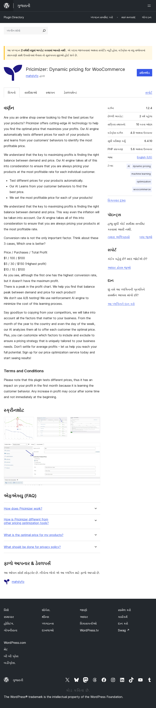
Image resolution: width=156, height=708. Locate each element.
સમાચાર (9, 617)
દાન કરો (123, 623)
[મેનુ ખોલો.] (150, 5)
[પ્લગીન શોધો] (44, 30)
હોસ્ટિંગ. (9, 623)
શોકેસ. (46, 610)
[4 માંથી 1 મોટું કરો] (29, 422)
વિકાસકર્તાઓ (88, 623)
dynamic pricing (142, 166)
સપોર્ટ (148, 92)
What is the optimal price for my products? (33, 535)
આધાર (84, 617)
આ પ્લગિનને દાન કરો (121, 304)
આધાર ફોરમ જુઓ (119, 267)
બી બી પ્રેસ (11, 656)
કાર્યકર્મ (122, 617)
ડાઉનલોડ (144, 72)
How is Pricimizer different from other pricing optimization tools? (26, 521)
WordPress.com (15, 643)
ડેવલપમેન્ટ (70, 92)
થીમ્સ (45, 617)
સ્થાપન (50, 92)
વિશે (6, 610)
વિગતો (12, 92)
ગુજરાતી (18, 680)
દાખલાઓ (48, 630)
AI (129, 166)
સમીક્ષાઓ (31, 92)
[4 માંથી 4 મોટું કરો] (95, 448)
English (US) (144, 157)
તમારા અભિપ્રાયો (119, 237)
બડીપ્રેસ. (10, 663)
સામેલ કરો (124, 610)
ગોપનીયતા (10, 630)
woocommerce (142, 189)
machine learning (141, 173)
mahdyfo (32, 76)
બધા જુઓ (145, 237)
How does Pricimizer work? (23, 508)
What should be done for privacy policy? (32, 547)
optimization (144, 181)
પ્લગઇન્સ (48, 623)
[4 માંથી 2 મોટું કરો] (62, 422)
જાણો (83, 610)
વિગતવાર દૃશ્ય (117, 200)
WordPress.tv (89, 630)
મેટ (6, 649)
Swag (124, 630)
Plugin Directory (14, 17)
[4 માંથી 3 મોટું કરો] (95, 422)
